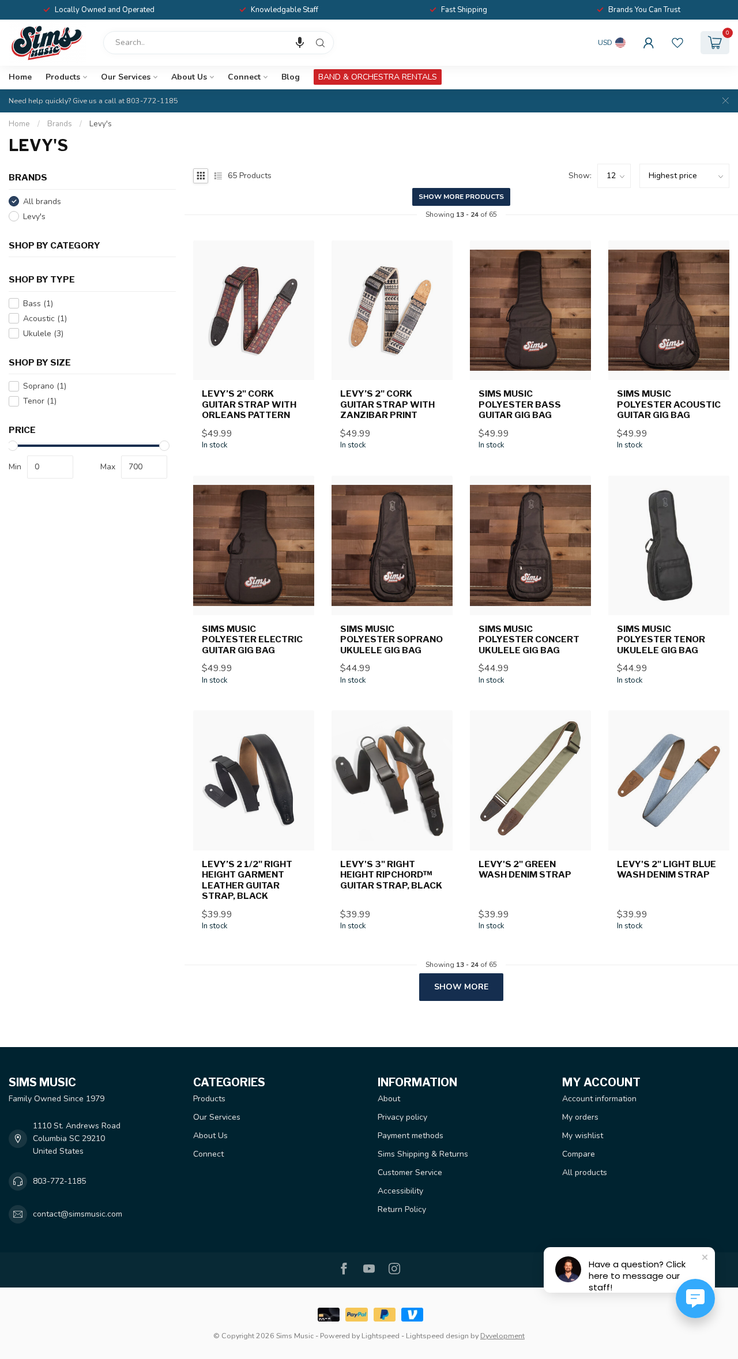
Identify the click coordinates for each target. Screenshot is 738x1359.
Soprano (44, 386)
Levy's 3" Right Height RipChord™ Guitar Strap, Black (391, 875)
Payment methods (410, 1135)
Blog (290, 76)
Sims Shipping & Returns (423, 1154)
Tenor (40, 401)
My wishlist (582, 1135)
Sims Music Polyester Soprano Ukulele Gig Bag (391, 640)
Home (20, 76)
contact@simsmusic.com (77, 1214)
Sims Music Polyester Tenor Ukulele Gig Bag (661, 640)
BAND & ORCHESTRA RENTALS (377, 76)
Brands (59, 124)
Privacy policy (402, 1117)
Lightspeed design (437, 1336)
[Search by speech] (299, 42)
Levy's (100, 124)
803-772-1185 (59, 1181)
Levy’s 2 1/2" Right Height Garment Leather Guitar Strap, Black (247, 880)
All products (584, 1172)
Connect (244, 76)
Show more (461, 986)
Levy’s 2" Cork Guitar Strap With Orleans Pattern (249, 404)
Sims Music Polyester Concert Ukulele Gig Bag (529, 640)
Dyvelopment (502, 1336)
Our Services (125, 76)
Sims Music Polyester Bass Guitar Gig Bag (520, 404)
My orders (580, 1117)
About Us (189, 76)
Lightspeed (381, 1336)
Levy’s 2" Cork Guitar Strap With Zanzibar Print (387, 404)
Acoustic (45, 318)
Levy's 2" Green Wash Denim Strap (525, 869)
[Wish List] (677, 42)
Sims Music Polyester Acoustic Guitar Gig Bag (669, 404)
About (389, 1098)
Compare (578, 1154)
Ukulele (43, 333)
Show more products (461, 196)
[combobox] (218, 42)
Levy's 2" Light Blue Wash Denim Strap (666, 869)
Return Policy (402, 1209)
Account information (599, 1098)
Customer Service (410, 1172)
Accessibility (400, 1190)
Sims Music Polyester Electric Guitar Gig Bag (252, 640)
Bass (38, 303)
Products (63, 76)
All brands (42, 201)
